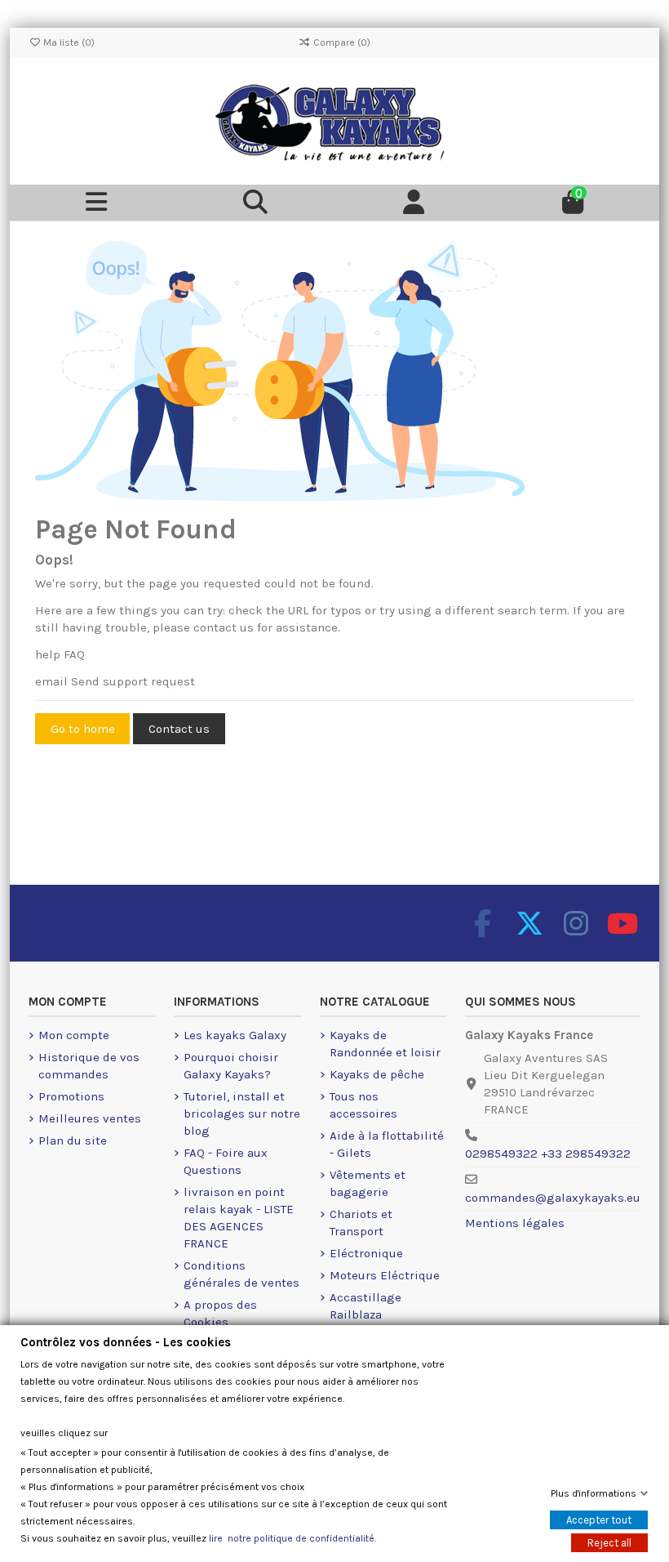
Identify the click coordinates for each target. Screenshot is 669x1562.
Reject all (609, 1543)
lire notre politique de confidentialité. (292, 1538)
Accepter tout (598, 1520)
